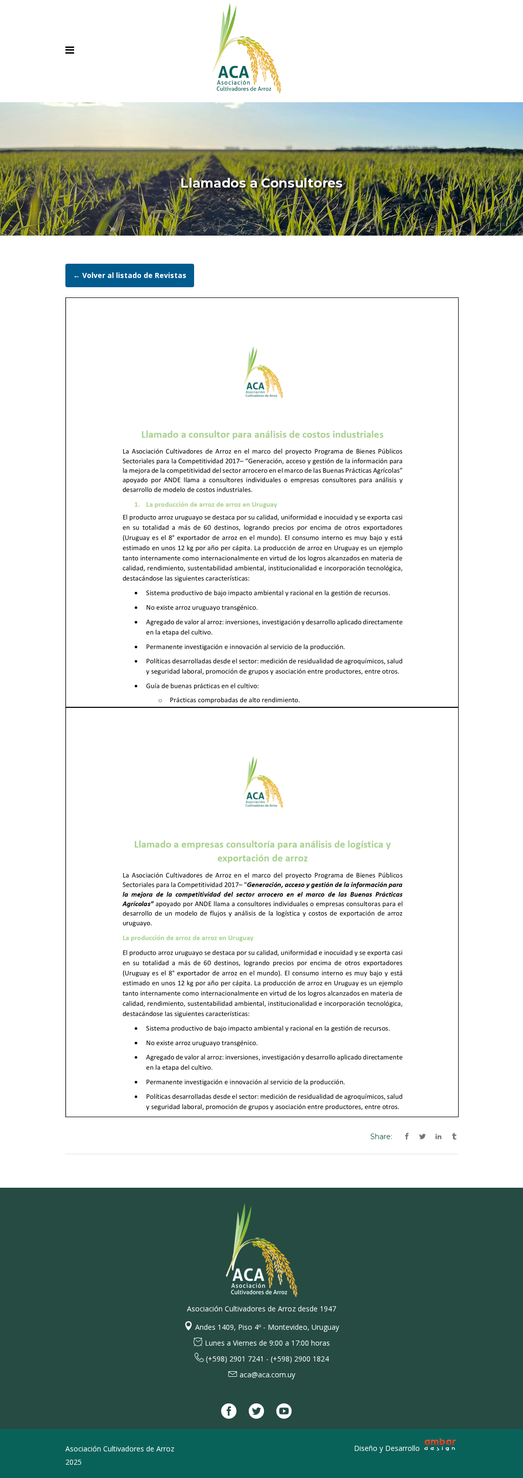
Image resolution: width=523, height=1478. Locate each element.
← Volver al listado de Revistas (129, 275)
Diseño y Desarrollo (388, 1448)
